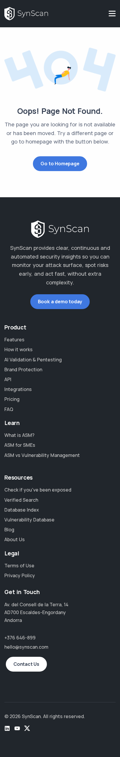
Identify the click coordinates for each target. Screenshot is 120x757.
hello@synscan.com (26, 647)
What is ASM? (19, 435)
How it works (18, 349)
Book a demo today (60, 301)
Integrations (18, 389)
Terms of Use (19, 565)
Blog (9, 529)
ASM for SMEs (19, 445)
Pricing (12, 399)
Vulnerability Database (29, 519)
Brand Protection (23, 369)
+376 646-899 (20, 637)
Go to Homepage (59, 163)
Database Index (21, 510)
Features (14, 339)
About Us (14, 539)
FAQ (8, 409)
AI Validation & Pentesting (33, 359)
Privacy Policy (19, 575)
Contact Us (26, 664)
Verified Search (21, 500)
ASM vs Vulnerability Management (42, 455)
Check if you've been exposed (37, 490)
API (7, 379)
